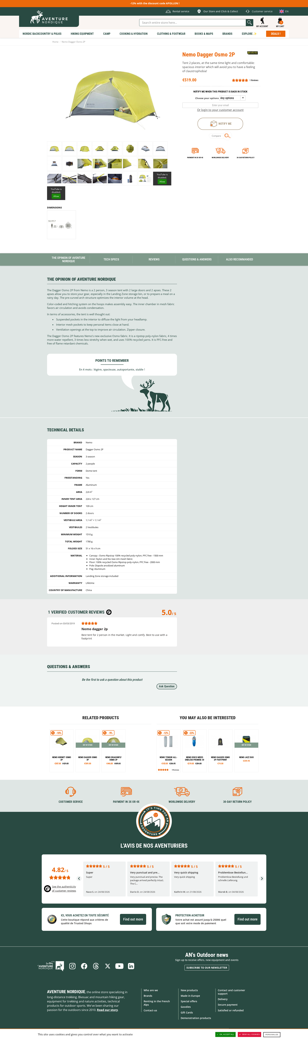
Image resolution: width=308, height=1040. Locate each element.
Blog (51, 966)
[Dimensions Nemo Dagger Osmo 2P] (61, 224)
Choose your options (207, 98)
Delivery (223, 999)
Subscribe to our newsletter (206, 967)
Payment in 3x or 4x (195, 158)
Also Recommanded (239, 259)
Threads (95, 966)
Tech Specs (111, 259)
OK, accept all (227, 1034)
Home (55, 41)
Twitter (107, 966)
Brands (148, 995)
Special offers (189, 1001)
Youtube (119, 966)
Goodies (186, 1006)
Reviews (154, 259)
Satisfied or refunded (231, 1010)
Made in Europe (190, 995)
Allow (162, 181)
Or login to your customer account (220, 110)
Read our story (107, 1010)
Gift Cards (187, 1012)
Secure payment (228, 1004)
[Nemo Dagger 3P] (87, 751)
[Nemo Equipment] (252, 53)
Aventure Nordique (66, 991)
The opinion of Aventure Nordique (68, 259)
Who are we (151, 990)
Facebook (84, 966)
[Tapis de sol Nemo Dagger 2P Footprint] (220, 751)
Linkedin (131, 966)
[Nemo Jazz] (246, 751)
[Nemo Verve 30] (194, 751)
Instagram (72, 966)
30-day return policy (245, 158)
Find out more (133, 919)
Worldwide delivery (220, 158)
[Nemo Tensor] (168, 751)
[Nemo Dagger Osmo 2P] (54, 148)
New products (189, 990)
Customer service (71, 801)
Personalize (271, 1035)
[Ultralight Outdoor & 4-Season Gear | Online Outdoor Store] (49, 17)
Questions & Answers (197, 259)
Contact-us (150, 1010)
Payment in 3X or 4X (126, 801)
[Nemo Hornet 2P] (61, 751)
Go (249, 22)
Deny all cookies (251, 1034)
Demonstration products (196, 1018)
